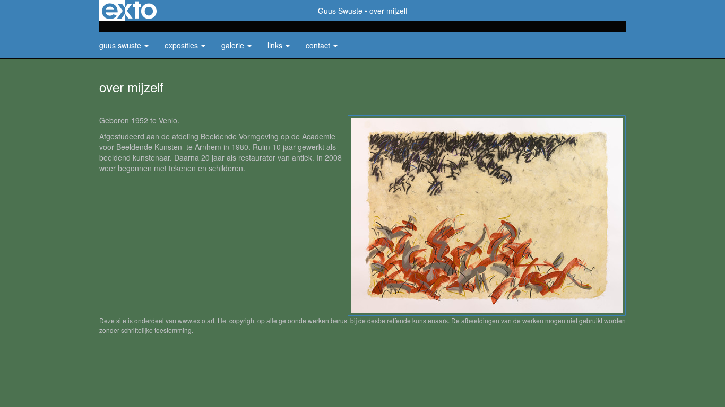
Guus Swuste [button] (121, 45)
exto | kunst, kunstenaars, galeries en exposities (129, 10)
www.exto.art (196, 320)
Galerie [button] (233, 45)
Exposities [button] (182, 45)
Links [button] (275, 45)
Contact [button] (319, 45)
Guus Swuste (340, 10)
